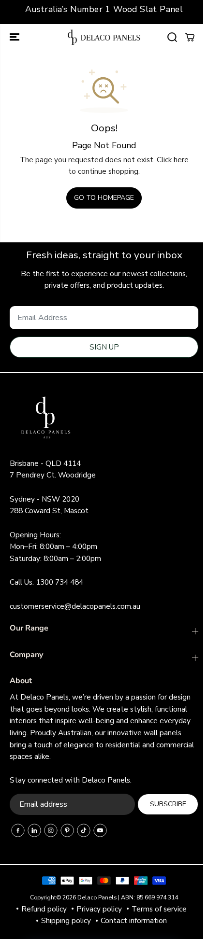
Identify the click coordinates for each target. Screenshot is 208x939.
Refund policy (44, 909)
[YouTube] (100, 830)
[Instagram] (51, 830)
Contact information (134, 920)
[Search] (172, 37)
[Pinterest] (67, 830)
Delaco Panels (97, 897)
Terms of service (159, 909)
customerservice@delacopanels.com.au (75, 606)
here (181, 159)
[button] (15, 37)
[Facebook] (18, 830)
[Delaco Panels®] (104, 37)
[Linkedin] (34, 830)
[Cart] (189, 37)
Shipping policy (66, 920)
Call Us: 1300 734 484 (46, 582)
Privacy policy (99, 909)
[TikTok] (83, 830)
